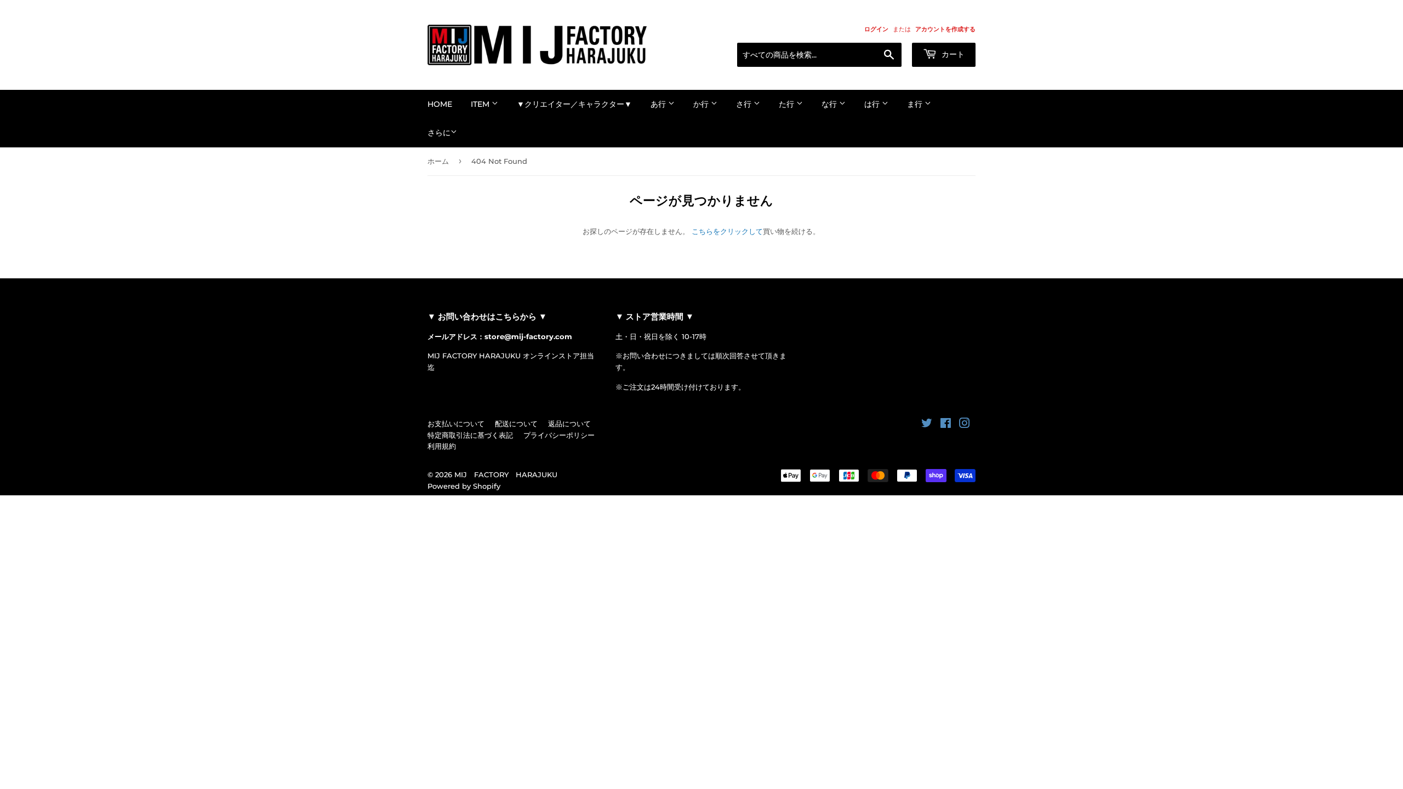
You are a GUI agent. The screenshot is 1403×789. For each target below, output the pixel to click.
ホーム (438, 161)
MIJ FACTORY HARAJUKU (505, 474)
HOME (439, 104)
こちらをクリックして (727, 231)
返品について (569, 423)
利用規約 (441, 446)
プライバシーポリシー (559, 435)
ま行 (916, 104)
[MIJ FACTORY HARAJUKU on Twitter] (926, 424)
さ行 (745, 104)
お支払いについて (455, 423)
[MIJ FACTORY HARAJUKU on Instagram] (964, 424)
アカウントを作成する (945, 29)
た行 (787, 104)
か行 (702, 104)
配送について (516, 423)
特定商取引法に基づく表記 (470, 435)
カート (952, 54)
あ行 (659, 104)
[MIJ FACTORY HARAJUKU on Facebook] (945, 424)
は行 (873, 104)
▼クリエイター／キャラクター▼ (574, 104)
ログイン (876, 29)
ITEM (481, 104)
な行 (830, 104)
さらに (438, 133)
